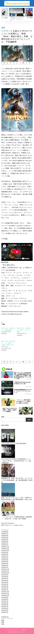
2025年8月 (4, 554)
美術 (2, 622)
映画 (3, 27)
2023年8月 (4, 599)
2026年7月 (4, 533)
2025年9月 (4, 552)
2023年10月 (5, 595)
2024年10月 (5, 573)
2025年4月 (4, 561)
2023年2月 (4, 610)
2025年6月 (4, 558)
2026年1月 (4, 545)
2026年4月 (4, 539)
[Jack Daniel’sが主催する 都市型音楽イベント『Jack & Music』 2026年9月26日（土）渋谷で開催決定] (8, 451)
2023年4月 (4, 606)
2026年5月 (4, 537)
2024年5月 (4, 582)
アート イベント (7, 618)
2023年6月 (4, 603)
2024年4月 (4, 584)
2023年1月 (4, 612)
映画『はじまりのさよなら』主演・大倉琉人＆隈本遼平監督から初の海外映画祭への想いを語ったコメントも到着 (16, 499)
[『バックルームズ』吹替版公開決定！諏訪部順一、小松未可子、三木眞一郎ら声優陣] (8, 509)
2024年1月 (4, 590)
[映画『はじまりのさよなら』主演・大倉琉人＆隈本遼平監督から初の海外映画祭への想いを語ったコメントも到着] (8, 490)
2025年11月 (5, 548)
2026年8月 (4, 531)
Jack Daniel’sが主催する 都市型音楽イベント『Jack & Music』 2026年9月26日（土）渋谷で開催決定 (16, 460)
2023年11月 (5, 593)
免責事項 (24, 629)
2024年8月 (4, 576)
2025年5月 (4, 560)
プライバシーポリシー (13, 629)
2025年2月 (4, 565)
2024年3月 (4, 586)
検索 (2, 416)
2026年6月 (4, 535)
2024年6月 (4, 580)
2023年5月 (4, 605)
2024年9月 (4, 575)
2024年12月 (5, 569)
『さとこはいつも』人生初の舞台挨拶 (13, 443)
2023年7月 (4, 601)
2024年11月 (5, 571)
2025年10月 (5, 550)
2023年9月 (4, 597)
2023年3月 (4, 608)
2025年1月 (4, 567)
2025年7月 (4, 556)
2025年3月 (4, 563)
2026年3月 (4, 541)
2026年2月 (4, 543)
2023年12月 (5, 591)
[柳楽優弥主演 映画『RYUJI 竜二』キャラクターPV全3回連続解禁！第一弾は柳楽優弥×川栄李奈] (8, 470)
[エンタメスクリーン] (17, 5)
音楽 (2, 624)
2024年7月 (4, 578)
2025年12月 (5, 546)
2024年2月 (4, 588)
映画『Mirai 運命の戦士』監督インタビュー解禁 (24, 329)
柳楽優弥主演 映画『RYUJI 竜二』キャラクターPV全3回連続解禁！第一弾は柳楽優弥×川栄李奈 (17, 480)
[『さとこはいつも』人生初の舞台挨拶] (8, 436)
